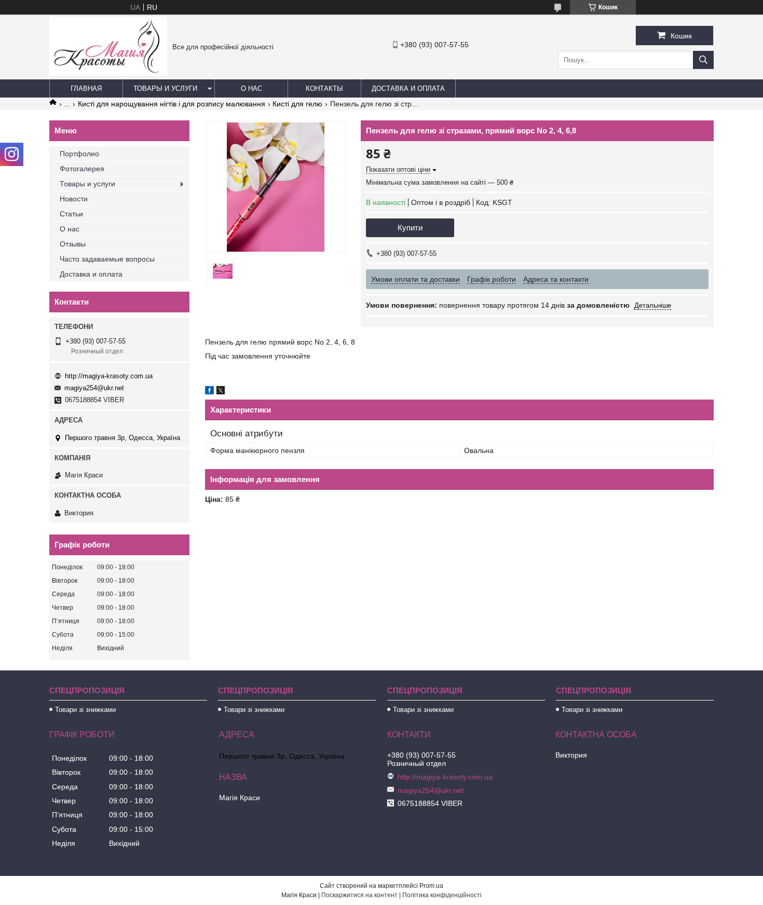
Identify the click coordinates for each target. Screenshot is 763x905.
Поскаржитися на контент (359, 895)
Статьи (71, 214)
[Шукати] (703, 60)
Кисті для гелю (297, 104)
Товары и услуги (165, 88)
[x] (220, 392)
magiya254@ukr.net (94, 388)
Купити (410, 227)
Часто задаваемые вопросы (107, 259)
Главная (86, 88)
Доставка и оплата (408, 88)
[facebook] (209, 392)
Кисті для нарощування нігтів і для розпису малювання (171, 104)
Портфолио (79, 153)
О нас (251, 88)
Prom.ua (431, 885)
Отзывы (73, 244)
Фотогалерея (82, 168)
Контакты (324, 88)
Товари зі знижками (85, 710)
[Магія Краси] (108, 73)
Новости (74, 199)
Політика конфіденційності (442, 895)
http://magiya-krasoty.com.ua (109, 376)
